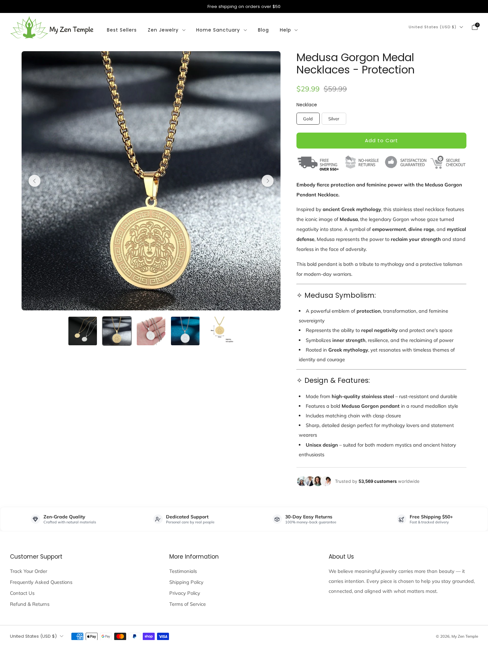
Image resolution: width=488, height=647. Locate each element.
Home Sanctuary (218, 30)
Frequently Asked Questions (41, 582)
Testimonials (183, 571)
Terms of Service (187, 604)
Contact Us (22, 593)
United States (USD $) (432, 27)
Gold (308, 118)
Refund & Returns (29, 604)
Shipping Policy (186, 582)
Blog (263, 30)
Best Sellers (122, 30)
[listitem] (244, 6)
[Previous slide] (34, 181)
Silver (333, 118)
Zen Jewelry (163, 30)
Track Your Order (28, 571)
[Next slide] (268, 181)
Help (285, 30)
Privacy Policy (184, 593)
